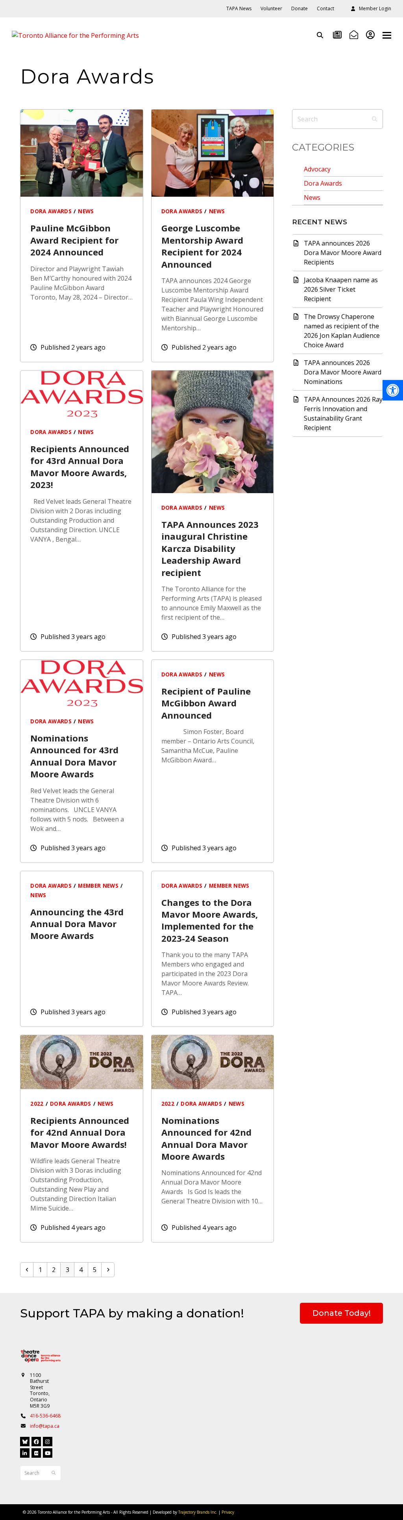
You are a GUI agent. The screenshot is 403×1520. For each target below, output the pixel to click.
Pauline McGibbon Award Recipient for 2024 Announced (74, 240)
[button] (387, 35)
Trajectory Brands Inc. (197, 1512)
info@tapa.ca (44, 1426)
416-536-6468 (45, 1415)
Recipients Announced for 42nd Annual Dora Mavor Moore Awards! (79, 1132)
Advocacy (317, 169)
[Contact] (353, 34)
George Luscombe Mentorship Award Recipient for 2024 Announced (202, 246)
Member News (98, 885)
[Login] (370, 34)
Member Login (375, 8)
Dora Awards (323, 183)
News (312, 197)
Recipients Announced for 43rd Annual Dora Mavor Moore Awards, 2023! (79, 466)
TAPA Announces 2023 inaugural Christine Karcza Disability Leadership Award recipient (210, 548)
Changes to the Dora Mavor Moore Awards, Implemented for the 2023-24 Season (209, 920)
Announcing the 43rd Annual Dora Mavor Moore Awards (77, 924)
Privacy (228, 1512)
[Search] (320, 35)
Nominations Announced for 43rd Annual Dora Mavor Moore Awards (74, 756)
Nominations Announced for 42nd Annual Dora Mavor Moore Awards (206, 1138)
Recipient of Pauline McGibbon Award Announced (206, 703)
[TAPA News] (337, 34)
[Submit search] (374, 119)
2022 (36, 1103)
